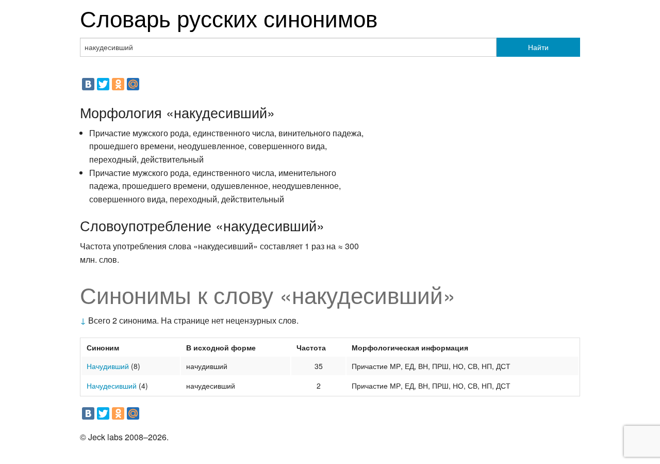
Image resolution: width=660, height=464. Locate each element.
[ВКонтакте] (88, 84)
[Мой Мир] (133, 84)
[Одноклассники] (118, 84)
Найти (538, 47)
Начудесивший (112, 385)
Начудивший (108, 366)
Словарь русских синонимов (228, 17)
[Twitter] (103, 84)
